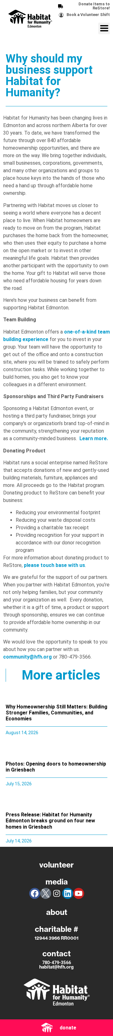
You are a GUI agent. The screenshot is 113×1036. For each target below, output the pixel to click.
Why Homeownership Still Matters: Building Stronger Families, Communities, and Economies (56, 713)
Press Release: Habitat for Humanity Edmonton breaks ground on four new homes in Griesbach (50, 821)
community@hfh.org (27, 657)
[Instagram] (56, 893)
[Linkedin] (67, 893)
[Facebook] (34, 893)
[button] (104, 28)
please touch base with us (54, 565)
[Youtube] (78, 893)
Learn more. (93, 438)
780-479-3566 (56, 962)
